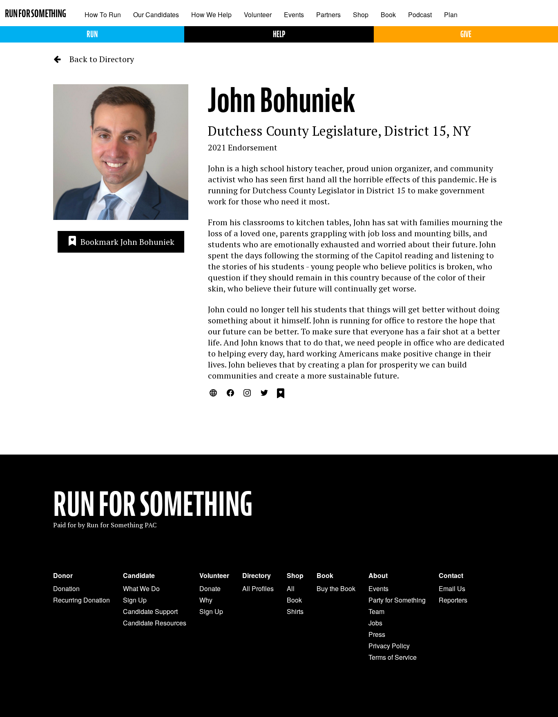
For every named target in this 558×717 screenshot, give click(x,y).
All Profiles (258, 588)
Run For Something (152, 504)
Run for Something (35, 13)
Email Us (452, 588)
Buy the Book (336, 588)
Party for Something (397, 600)
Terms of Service (392, 657)
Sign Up (135, 600)
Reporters (453, 600)
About (378, 575)
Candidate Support (150, 611)
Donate (210, 588)
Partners (328, 14)
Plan (451, 14)
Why (205, 600)
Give (465, 34)
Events (294, 14)
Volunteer (258, 14)
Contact (451, 575)
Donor (63, 575)
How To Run (103, 14)
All (291, 588)
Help (279, 34)
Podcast (420, 14)
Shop (360, 14)
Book (388, 14)
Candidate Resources (154, 622)
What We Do (141, 588)
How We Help (211, 14)
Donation (66, 588)
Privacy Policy (389, 645)
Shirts (295, 611)
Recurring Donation (81, 600)
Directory (256, 575)
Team (376, 611)
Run (92, 34)
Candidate (139, 575)
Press (376, 634)
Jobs (375, 622)
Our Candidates (156, 14)
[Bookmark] (281, 394)
